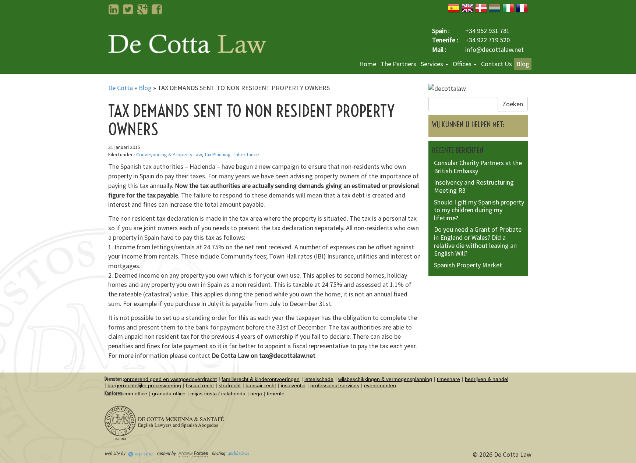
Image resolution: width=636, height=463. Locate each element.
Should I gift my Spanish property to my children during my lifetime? (479, 210)
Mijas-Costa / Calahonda (217, 393)
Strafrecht (230, 385)
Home (367, 64)
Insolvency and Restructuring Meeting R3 (474, 186)
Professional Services (334, 385)
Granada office (169, 393)
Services (433, 64)
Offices (463, 64)
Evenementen (380, 385)
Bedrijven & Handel (486, 379)
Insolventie (293, 385)
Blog (522, 64)
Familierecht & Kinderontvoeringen (261, 379)
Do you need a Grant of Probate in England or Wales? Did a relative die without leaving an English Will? (478, 241)
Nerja (256, 393)
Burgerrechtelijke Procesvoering (144, 385)
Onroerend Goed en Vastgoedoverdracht (170, 379)
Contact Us (496, 64)
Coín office (135, 393)
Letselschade (318, 379)
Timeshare (448, 379)
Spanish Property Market (468, 265)
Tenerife (276, 393)
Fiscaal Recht (200, 385)
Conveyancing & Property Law (169, 154)
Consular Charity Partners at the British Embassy (478, 167)
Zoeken (512, 104)
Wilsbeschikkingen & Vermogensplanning (385, 379)
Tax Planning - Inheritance (231, 154)
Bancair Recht (260, 385)
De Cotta (120, 87)
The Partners (398, 64)
